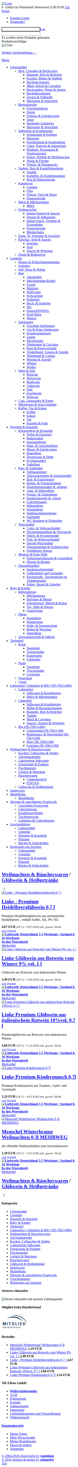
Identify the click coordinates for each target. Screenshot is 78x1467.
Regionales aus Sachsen (25, 847)
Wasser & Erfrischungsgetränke (39, 262)
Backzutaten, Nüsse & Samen (46, 89)
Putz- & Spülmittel (30, 468)
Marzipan (33, 138)
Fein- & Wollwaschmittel (43, 539)
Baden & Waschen (39, 629)
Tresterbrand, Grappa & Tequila (47, 352)
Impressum (17, 1410)
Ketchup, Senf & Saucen (34, 239)
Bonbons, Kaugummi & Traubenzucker (42, 151)
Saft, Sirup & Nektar (31, 269)
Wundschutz (35, 622)
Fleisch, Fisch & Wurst (42, 194)
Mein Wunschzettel (22, 1437)
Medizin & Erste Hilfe (32, 554)
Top (4, 1463)
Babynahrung (27, 592)
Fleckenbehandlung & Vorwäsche (49, 532)
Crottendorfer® (37, 779)
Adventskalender (29, 757)
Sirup (30, 119)
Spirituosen (25, 322)
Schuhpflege (35, 509)
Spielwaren (17, 790)
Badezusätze (35, 438)
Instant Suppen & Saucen (43, 213)
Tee (29, 419)
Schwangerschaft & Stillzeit (36, 637)
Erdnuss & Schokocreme (43, 116)
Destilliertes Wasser (39, 550)
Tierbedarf (17, 640)
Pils (29, 307)
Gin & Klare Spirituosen (43, 329)
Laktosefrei (25, 689)
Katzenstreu (34, 655)
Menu (5, 60)
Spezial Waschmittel (40, 543)
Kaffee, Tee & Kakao (32, 408)
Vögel (22, 682)
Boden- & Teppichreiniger (44, 483)
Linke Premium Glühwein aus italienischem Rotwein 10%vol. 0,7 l (38, 1020)
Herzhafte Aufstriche (40, 123)
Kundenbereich (13, 1425)
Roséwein (33, 382)
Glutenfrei (25, 700)
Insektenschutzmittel (40, 569)
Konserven (25, 183)
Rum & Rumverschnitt (41, 348)
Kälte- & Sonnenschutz (42, 625)
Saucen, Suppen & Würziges (45, 723)
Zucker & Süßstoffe (40, 97)
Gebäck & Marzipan (31, 772)
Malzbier (32, 288)
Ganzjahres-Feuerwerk (33, 805)
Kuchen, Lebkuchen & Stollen (38, 753)
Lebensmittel (18, 67)
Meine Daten (18, 1434)
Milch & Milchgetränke (33, 202)
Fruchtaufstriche (37, 108)
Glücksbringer (27, 809)
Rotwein (32, 374)
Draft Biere (34, 314)
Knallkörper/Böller (30, 813)
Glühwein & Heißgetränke (35, 787)
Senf (30, 247)
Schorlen (24, 266)
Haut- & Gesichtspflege (42, 445)
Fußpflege (33, 464)
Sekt (29, 389)
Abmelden (17, 1449)
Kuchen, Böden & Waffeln (44, 78)
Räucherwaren (27, 775)
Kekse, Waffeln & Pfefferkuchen (48, 157)
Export (31, 284)
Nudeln (31, 172)
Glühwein (33, 386)
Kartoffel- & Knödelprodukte (46, 176)
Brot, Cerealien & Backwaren (37, 71)
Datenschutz (18, 1398)
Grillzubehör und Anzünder (45, 573)
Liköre (31, 337)
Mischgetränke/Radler (41, 281)
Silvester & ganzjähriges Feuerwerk (33, 802)
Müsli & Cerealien (39, 719)
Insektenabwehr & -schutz (44, 498)
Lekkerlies (33, 659)
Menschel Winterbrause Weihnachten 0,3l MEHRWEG (35, 1134)
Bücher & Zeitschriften (33, 843)
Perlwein (32, 397)
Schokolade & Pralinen (42, 134)
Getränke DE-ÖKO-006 (43, 745)
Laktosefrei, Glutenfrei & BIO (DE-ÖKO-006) (41, 685)
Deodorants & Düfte (40, 457)
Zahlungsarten (19, 1406)
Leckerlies (33, 674)
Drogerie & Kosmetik (32, 835)
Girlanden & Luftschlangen (36, 820)
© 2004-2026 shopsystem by (28, 1456)
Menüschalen (35, 232)
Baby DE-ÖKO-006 (40, 742)
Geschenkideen (20, 824)
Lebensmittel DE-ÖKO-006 (45, 730)
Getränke (16, 258)
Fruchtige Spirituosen (41, 326)
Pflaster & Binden (38, 562)
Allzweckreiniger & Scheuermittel (49, 475)
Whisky (32, 363)
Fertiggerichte (27, 209)
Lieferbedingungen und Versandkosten (35, 1413)
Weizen (31, 318)
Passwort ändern (21, 1445)
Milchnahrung (36, 595)
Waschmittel (26, 524)
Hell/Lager (34, 292)
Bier (21, 273)
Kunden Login (19, 18)
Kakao (31, 416)
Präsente (23, 839)
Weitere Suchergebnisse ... (19, 52)
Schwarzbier (35, 296)
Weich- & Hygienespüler (43, 535)
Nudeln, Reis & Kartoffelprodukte (40, 168)
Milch (30, 206)
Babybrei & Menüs (39, 599)
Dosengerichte (36, 198)
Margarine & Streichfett (42, 101)
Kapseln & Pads (37, 423)
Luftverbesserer (37, 502)
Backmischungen (38, 82)
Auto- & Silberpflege (40, 490)
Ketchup (32, 243)
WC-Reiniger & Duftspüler (44, 520)
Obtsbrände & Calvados (42, 344)
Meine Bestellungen (23, 1441)
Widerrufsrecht (19, 1417)
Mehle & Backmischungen (44, 708)
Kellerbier (33, 299)
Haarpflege (34, 453)
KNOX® (33, 783)
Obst (30, 191)
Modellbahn (18, 794)
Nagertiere (25, 678)
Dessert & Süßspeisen (41, 217)
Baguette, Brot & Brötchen (44, 74)
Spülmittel (33, 517)
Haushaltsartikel (28, 565)
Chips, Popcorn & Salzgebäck (46, 146)
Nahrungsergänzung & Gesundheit (49, 558)
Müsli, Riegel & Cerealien (44, 86)
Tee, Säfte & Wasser (40, 607)
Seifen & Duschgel (39, 434)
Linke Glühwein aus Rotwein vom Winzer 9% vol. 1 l (38, 960)
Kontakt (15, 1402)
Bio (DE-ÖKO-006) (31, 727)
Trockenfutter (35, 652)
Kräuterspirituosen (39, 333)
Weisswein (34, 378)
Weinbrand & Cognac (41, 356)
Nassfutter (33, 648)
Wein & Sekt (26, 371)
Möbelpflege (35, 505)
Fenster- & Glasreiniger (42, 494)
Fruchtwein (34, 393)
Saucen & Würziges (40, 251)
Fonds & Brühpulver (32, 254)
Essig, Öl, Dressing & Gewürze (39, 236)
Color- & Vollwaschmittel (43, 528)
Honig (31, 112)
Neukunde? (17, 22)
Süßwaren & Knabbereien (35, 131)
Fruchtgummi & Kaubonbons (46, 142)
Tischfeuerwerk (28, 817)
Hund (22, 663)
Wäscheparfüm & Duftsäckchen (48, 547)
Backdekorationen (39, 93)
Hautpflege (34, 618)
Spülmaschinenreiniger (42, 513)
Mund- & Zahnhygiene (42, 449)
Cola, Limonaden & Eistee (35, 401)
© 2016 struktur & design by (28, 1459)
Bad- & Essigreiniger (40, 479)
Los (42, 29)
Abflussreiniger (37, 472)
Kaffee (31, 412)
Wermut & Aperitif (39, 359)
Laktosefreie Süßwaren (33, 760)
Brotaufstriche (27, 104)
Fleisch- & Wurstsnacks (42, 164)
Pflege (22, 614)
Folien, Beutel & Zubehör (44, 584)
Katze (22, 644)
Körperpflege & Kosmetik (35, 430)
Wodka (31, 367)
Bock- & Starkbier (39, 303)
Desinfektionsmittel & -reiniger (47, 487)
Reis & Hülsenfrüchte (41, 179)
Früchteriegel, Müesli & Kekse (47, 603)
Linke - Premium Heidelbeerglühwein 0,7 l (28, 904)
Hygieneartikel (36, 460)
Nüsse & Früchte (38, 161)
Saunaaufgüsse (36, 442)
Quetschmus (35, 610)
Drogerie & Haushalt (23, 427)
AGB (13, 1395)
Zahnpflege (34, 633)
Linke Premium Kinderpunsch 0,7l (39, 1076)
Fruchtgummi (27, 768)
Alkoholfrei (34, 277)
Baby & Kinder (20, 588)
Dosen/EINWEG (38, 311)
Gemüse (32, 187)
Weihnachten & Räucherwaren (30, 749)
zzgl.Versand (9, 930)
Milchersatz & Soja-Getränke (37, 404)
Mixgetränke (35, 341)
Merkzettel (9, 945)
